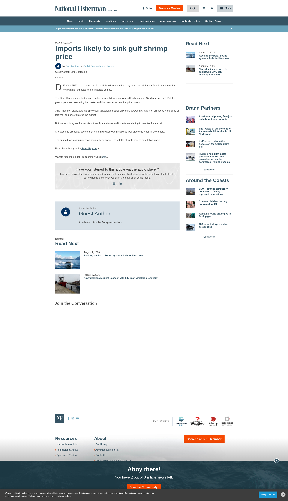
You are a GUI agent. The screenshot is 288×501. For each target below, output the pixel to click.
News (69, 21)
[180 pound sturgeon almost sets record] (190, 227)
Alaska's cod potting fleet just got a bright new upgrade (215, 117)
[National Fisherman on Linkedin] (151, 8)
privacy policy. (64, 496)
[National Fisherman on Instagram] (147, 8)
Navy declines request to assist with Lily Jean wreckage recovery (121, 278)
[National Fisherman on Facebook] (143, 8)
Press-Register (89, 148)
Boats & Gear (127, 21)
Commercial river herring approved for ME (213, 202)
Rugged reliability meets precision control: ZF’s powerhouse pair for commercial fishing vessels (214, 158)
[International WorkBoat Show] (198, 421)
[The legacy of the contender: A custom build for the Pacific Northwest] (190, 131)
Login (193, 8)
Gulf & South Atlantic (94, 66)
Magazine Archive (168, 21)
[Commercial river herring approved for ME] (190, 204)
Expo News (110, 21)
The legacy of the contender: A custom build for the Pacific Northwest (215, 131)
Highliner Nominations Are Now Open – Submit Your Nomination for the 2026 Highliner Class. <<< (105, 28)
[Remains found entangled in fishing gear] (190, 215)
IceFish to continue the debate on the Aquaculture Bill (214, 144)
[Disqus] (117, 345)
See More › (209, 169)
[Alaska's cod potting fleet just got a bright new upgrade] (190, 119)
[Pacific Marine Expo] (181, 421)
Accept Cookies (268, 495)
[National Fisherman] (81, 8)
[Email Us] (114, 183)
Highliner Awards (146, 21)
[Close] (283, 494)
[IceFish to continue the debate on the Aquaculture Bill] (190, 144)
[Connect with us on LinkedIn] (121, 183)
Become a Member (169, 8)
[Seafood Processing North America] (227, 421)
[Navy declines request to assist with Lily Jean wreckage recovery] (67, 284)
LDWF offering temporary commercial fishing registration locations (213, 191)
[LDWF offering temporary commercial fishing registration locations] (190, 191)
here (103, 157)
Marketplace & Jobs (191, 21)
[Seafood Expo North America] (213, 421)
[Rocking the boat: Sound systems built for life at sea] (67, 260)
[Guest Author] (58, 66)
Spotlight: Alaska (213, 21)
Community (94, 21)
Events (81, 21)
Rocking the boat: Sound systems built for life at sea (113, 255)
